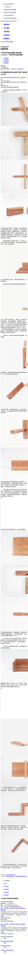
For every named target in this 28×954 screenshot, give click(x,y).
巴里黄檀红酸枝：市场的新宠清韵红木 (16, 876)
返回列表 (15, 87)
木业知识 (6, 892)
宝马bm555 (14, 69)
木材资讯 (20, 69)
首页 (5, 883)
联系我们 (6, 895)
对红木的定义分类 (11, 874)
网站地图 (3, 910)
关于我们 (6, 886)
